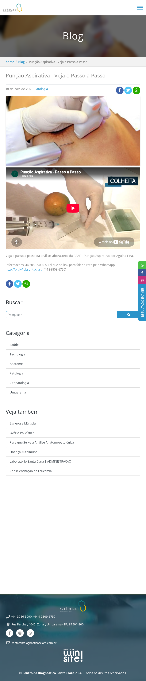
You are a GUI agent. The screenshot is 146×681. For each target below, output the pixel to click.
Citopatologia (19, 383)
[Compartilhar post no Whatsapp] (136, 90)
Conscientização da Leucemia (31, 471)
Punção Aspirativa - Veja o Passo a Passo (58, 62)
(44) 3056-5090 (21, 616)
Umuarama (18, 392)
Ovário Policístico (22, 433)
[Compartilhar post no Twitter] (128, 90)
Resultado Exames (141, 302)
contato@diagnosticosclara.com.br (33, 643)
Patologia (41, 89)
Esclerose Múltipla (23, 423)
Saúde (14, 345)
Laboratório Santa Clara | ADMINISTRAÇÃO (40, 461)
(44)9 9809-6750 (44, 616)
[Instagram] (20, 633)
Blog (21, 62)
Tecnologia (17, 354)
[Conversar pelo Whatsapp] (30, 633)
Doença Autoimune (23, 452)
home (10, 62)
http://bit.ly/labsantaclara (24, 269)
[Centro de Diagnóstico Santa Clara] (12, 7)
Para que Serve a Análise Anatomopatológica (42, 442)
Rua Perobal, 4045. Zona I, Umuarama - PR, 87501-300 (47, 624)
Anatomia (17, 364)
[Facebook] (9, 633)
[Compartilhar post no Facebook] (120, 90)
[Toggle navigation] (138, 7)
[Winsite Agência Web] (73, 654)
